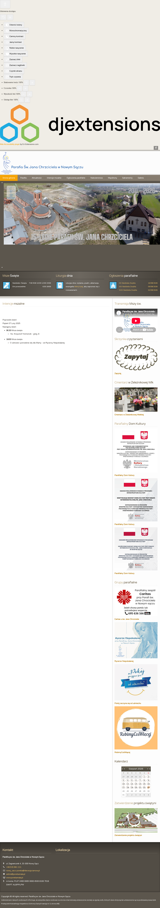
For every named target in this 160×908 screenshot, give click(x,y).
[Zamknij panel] (10, 17)
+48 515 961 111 (13, 867)
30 (149, 791)
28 (140, 791)
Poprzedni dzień (9, 320)
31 (123, 795)
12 (132, 784)
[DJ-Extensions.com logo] (80, 123)
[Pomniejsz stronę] (26, 82)
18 (128, 787)
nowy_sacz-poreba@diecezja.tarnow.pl (23, 870)
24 (123, 791)
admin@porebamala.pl (15, 874)
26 (132, 791)
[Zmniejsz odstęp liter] (21, 100)
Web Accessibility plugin (10, 144)
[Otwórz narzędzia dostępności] (5, 4)
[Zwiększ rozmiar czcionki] (25, 88)
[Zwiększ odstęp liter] (27, 100)
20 (136, 787)
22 (144, 787)
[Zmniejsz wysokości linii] (23, 94)
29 (144, 791)
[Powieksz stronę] (32, 82)
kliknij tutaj (78, 287)
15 (144, 784)
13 (136, 784)
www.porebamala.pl (14, 878)
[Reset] (3, 17)
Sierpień (133, 768)
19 (132, 787)
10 (123, 784)
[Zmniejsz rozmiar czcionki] (19, 88)
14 (140, 784)
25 (128, 791)
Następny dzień (9, 327)
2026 (140, 768)
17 (123, 787)
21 (140, 787)
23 (149, 787)
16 (149, 784)
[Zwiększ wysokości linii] (29, 94)
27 (136, 791)
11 (128, 784)
